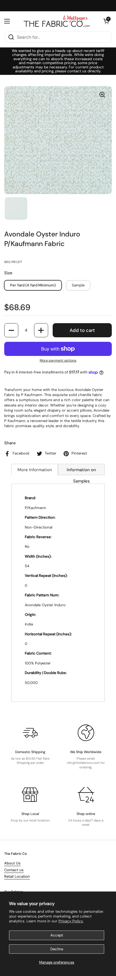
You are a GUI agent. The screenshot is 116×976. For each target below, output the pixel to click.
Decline (56, 949)
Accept (56, 935)
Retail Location (17, 876)
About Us (12, 863)
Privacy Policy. (71, 921)
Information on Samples (81, 471)
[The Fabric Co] (56, 21)
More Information (34, 470)
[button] (106, 21)
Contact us (14, 870)
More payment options (58, 360)
